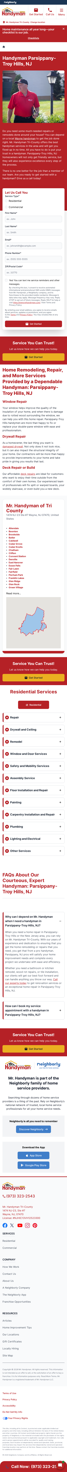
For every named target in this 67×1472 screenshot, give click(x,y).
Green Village (16, 587)
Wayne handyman (25, 138)
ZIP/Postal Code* (14, 266)
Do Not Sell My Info (12, 1412)
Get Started (36, 14)
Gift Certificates (12, 1341)
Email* (8, 239)
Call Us (50, 14)
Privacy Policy (26, 314)
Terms (13, 314)
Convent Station (17, 556)
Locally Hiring (10, 1348)
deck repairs (28, 473)
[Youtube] (19, 1225)
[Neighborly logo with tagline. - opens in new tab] (49, 1065)
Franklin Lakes (16, 578)
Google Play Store (35, 1165)
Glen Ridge (14, 581)
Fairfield (13, 571)
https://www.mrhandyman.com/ (26, 302)
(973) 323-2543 (20, 1196)
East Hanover (16, 562)
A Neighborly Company (16, 1287)
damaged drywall (12, 446)
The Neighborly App (14, 1294)
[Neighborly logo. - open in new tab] (10, 2)
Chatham (14, 550)
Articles (7, 1320)
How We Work (10, 1266)
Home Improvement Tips (17, 1327)
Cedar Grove (15, 543)
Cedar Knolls (16, 547)
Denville (13, 559)
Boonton (13, 531)
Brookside (14, 534)
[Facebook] (4, 1225)
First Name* (11, 213)
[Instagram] (27, 1225)
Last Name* (11, 226)
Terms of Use (9, 1393)
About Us (8, 1280)
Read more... (13, 593)
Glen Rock (14, 584)
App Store (36, 1155)
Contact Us (9, 1273)
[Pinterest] (34, 1225)
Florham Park (16, 575)
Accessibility (9, 1405)
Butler (12, 537)
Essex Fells (14, 565)
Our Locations (10, 1334)
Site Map (7, 1355)
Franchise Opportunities (16, 1301)
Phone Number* (13, 253)
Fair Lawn (14, 568)
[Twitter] (12, 1225)
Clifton (12, 553)
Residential (15, 200)
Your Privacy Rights (18, 1418)
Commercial (16, 207)
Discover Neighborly (31, 1129)
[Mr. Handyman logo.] (18, 1065)
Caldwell (13, 540)
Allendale (14, 528)
